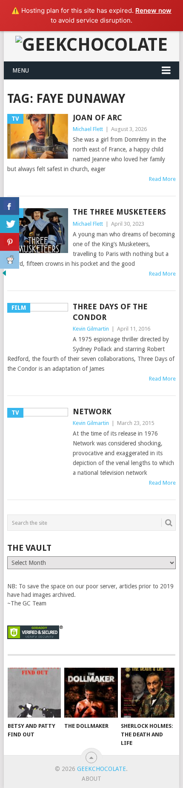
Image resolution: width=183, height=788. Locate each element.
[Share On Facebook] (9, 206)
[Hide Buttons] (4, 275)
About (91, 778)
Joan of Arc (97, 117)
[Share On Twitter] (9, 224)
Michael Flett (88, 129)
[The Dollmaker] (90, 693)
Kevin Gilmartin (91, 329)
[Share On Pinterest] (9, 242)
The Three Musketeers (119, 211)
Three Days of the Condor (110, 312)
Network (92, 411)
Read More (162, 179)
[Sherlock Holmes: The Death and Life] (147, 693)
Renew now (153, 10)
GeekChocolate (101, 768)
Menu (20, 70)
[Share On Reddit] (9, 260)
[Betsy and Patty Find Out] (34, 693)
